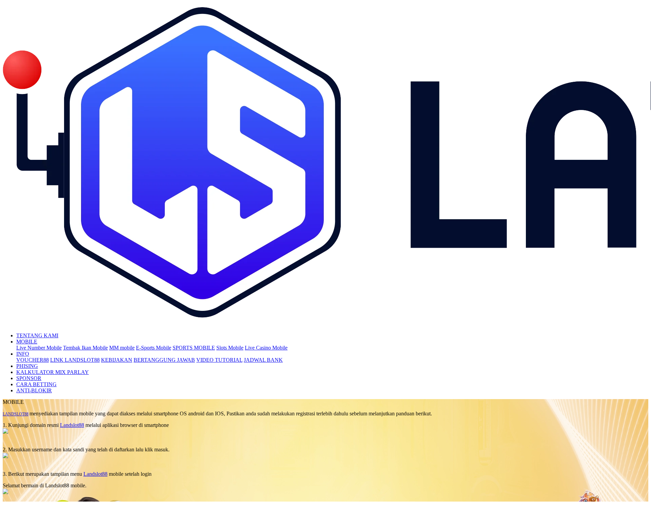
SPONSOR (28, 378)
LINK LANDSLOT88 (75, 360)
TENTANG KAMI (37, 335)
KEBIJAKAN (116, 360)
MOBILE (26, 341)
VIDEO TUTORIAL (219, 360)
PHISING (27, 366)
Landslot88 (72, 425)
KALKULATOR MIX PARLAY (52, 372)
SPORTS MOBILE (194, 348)
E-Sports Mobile (153, 348)
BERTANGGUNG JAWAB (164, 360)
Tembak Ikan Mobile (85, 348)
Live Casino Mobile (266, 348)
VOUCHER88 (32, 360)
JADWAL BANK (263, 360)
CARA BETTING (36, 384)
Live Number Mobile (39, 348)
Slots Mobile (229, 348)
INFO (22, 354)
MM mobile (122, 348)
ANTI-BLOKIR (34, 390)
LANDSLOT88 (15, 414)
